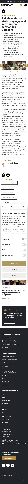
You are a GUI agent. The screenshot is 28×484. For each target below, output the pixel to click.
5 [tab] (15, 71)
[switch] (24, 244)
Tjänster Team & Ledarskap (10, 360)
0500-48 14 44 (11, 1)
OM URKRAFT (6, 202)
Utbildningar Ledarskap (8, 356)
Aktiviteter (5, 375)
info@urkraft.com (22, 1)
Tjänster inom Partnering (9, 341)
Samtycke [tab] (5, 207)
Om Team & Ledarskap (8, 363)
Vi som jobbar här (7, 413)
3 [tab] (10, 71)
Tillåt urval (14, 269)
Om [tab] (24, 207)
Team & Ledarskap (7, 187)
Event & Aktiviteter (8, 192)
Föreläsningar (5, 381)
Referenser (5, 347)
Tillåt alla (14, 263)
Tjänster (4, 397)
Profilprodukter (6, 400)
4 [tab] (13, 71)
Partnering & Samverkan (9, 182)
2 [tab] (8, 71)
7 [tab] (20, 71)
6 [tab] (17, 71)
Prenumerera (9, 458)
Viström (24, 480)
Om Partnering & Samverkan (10, 344)
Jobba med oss (6, 416)
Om (3, 394)
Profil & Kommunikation (9, 197)
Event (3, 378)
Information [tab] (15, 207)
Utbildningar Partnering (8, 338)
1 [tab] (6, 71)
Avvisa (14, 275)
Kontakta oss (5, 419)
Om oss (4, 409)
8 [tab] (22, 71)
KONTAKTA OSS (9, 321)
